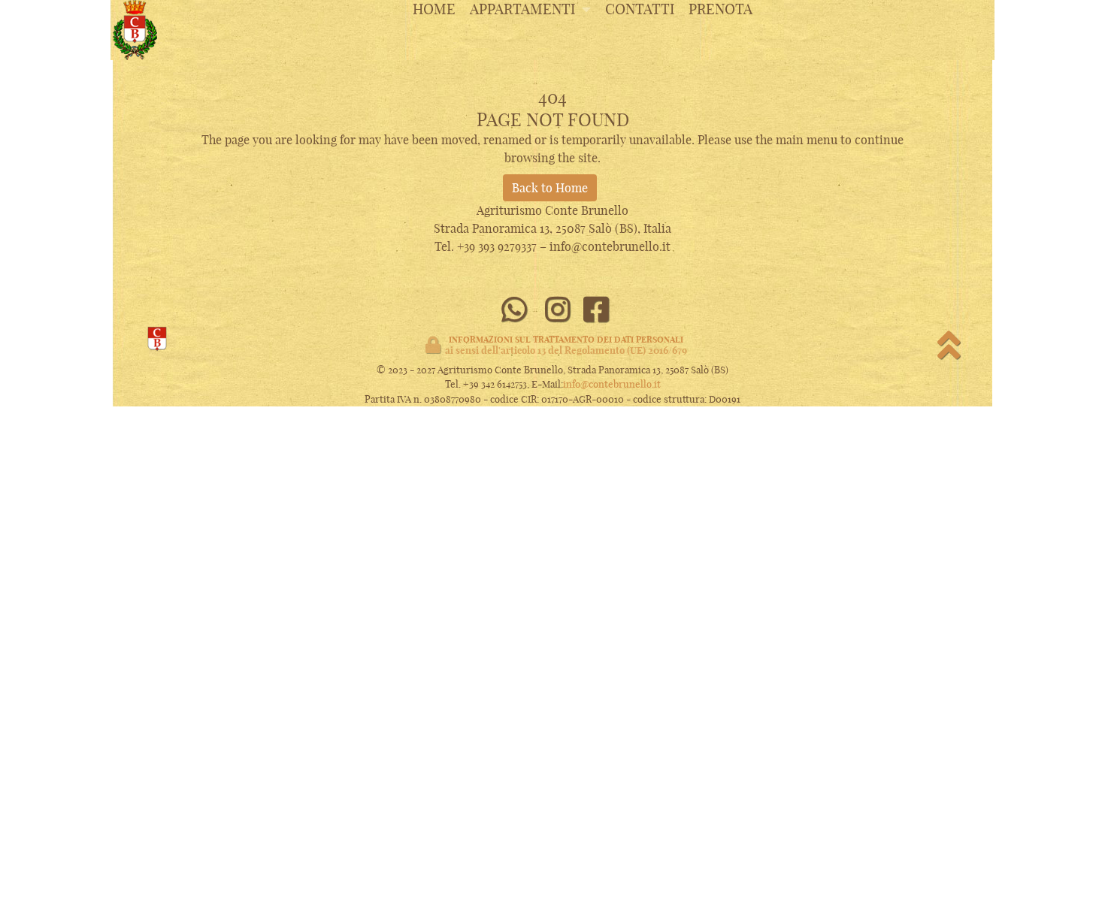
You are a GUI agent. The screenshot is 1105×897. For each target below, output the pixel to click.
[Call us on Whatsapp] (513, 310)
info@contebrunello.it (612, 384)
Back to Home (550, 187)
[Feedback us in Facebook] (596, 310)
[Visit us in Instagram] (557, 310)
